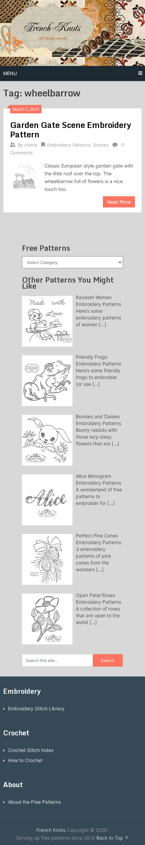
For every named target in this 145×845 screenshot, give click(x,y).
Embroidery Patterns (68, 145)
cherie (30, 145)
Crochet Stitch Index (31, 750)
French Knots (50, 830)
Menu (10, 73)
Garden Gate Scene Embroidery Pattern (70, 129)
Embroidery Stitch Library (36, 708)
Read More (119, 202)
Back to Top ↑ (112, 838)
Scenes (101, 145)
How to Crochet (25, 760)
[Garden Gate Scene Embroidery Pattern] (24, 176)
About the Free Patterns (34, 802)
